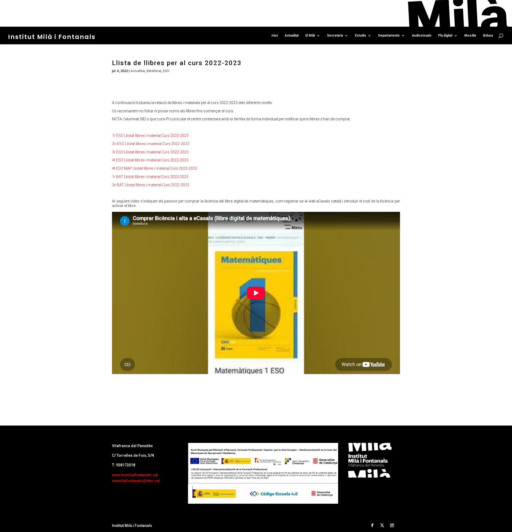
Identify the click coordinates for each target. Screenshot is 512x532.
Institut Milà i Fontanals (51, 37)
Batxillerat (154, 71)
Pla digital (445, 35)
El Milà (310, 35)
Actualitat (292, 35)
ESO (166, 71)
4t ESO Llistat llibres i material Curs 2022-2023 (150, 160)
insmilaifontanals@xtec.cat (136, 481)
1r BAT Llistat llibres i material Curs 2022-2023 (150, 176)
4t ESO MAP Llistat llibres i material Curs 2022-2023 (154, 168)
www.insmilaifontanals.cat (135, 475)
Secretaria (335, 35)
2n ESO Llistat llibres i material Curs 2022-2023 (150, 144)
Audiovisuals (421, 35)
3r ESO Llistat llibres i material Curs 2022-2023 (150, 152)
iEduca (488, 35)
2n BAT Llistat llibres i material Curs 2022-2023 (150, 185)
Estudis (360, 35)
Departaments (389, 35)
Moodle (470, 35)
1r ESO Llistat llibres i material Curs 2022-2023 (150, 135)
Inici (274, 35)
